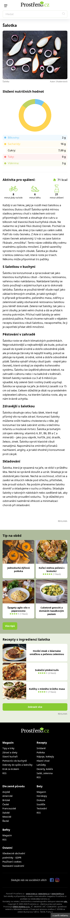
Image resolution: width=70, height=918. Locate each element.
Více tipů (10, 625)
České (5, 804)
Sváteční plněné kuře (47, 670)
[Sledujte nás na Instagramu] (56, 880)
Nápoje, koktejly (45, 756)
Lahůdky (41, 764)
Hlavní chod (43, 760)
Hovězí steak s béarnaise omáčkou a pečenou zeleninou (47, 652)
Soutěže (41, 804)
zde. (66, 901)
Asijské (6, 791)
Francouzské (9, 808)
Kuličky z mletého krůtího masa (47, 688)
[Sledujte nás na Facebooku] (51, 880)
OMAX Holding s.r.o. (21, 906)
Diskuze (41, 800)
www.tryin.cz (31, 893)
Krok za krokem (10, 769)
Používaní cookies (11, 861)
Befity (6, 830)
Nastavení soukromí (13, 865)
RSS (4, 773)
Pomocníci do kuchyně (14, 760)
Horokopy (42, 795)
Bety (39, 786)
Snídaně (41, 748)
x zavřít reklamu (60, 915)
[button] (63, 14)
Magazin (41, 791)
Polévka (41, 752)
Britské (6, 800)
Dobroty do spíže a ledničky (17, 764)
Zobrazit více (35, 706)
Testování (42, 808)
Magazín (8, 742)
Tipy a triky (8, 748)
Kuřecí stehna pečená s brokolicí (51, 569)
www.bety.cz (43, 893)
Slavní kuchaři (10, 756)
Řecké (5, 820)
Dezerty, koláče (45, 769)
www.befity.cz (57, 893)
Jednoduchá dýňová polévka (18, 569)
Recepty (42, 742)
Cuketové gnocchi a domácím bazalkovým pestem (51, 611)
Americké (7, 795)
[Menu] (6, 6)
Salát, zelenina (45, 773)
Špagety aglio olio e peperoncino (18, 609)
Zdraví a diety (9, 752)
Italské (6, 812)
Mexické (6, 816)
